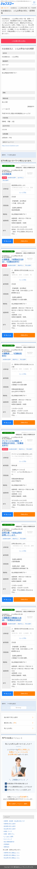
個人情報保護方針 (9, 841)
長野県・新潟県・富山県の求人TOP (14, 821)
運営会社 (6, 847)
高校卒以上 (21, 265)
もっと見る (22, 192)
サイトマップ (8, 839)
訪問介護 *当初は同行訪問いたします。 (12, 534)
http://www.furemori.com (10, 145)
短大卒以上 (21, 177)
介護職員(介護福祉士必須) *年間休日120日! (12, 619)
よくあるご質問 (8, 836)
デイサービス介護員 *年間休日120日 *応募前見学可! (12, 443)
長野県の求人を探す (10, 823)
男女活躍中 (6, 180)
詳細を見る (24, 241)
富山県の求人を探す (10, 829)
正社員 (4, 177)
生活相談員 (6, 174)
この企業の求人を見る (18, 41)
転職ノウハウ (8, 831)
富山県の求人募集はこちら (12, 858)
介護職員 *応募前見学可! (12, 354)
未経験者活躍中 (12, 177)
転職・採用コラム (9, 834)
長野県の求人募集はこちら (12, 852)
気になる (8, 241)
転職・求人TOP (5, 8)
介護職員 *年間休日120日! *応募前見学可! (12, 260)
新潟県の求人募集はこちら (12, 855)
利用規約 (6, 844)
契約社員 (5, 449)
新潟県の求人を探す (10, 826)
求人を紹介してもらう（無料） (18, 804)
